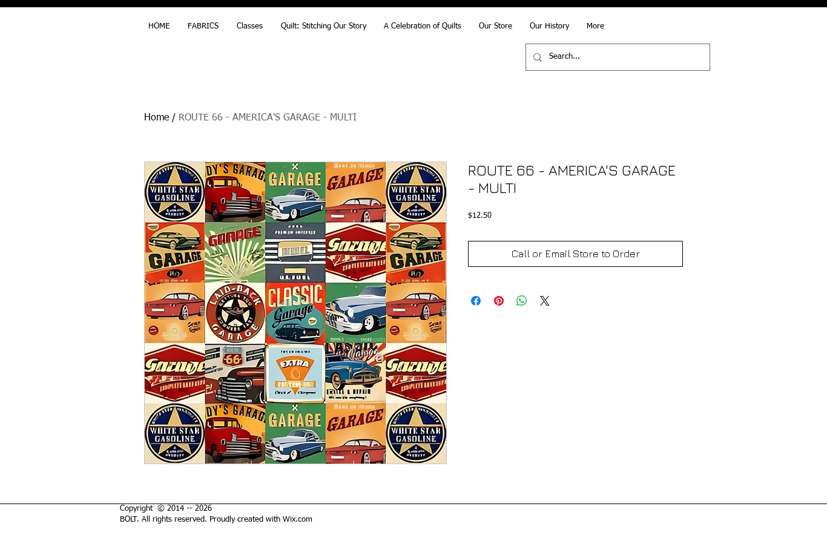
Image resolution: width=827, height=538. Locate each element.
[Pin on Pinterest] (499, 301)
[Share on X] (545, 301)
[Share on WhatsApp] (522, 301)
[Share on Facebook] (476, 301)
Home (156, 118)
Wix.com (297, 519)
